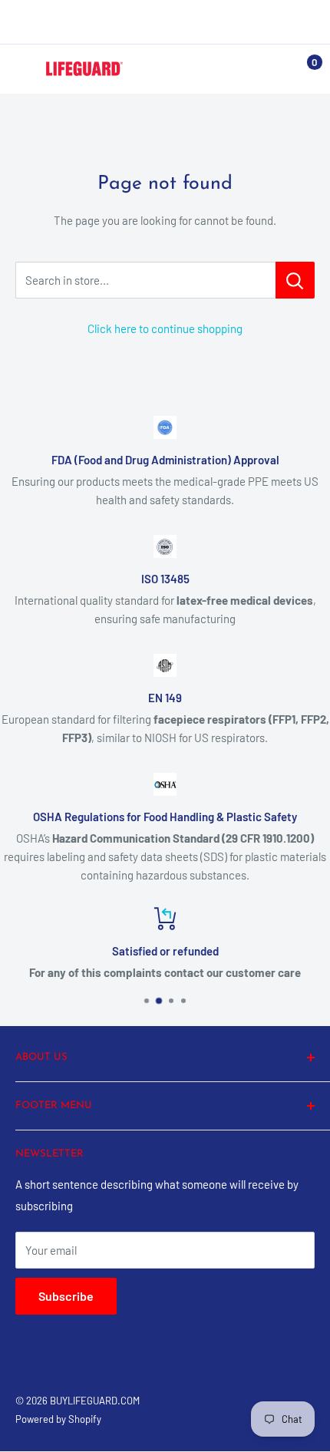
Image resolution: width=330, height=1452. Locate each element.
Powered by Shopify (58, 1419)
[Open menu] (23, 70)
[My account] (271, 69)
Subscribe (66, 1296)
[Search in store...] (295, 280)
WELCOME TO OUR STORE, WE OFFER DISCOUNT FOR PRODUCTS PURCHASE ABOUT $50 (165, 21)
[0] (302, 69)
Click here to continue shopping (165, 328)
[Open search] (241, 69)
